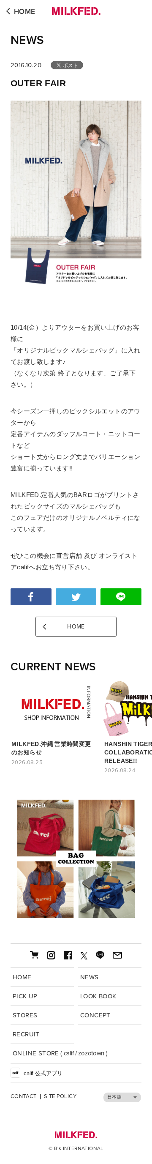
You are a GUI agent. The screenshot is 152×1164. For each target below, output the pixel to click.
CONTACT (24, 1096)
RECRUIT (26, 1034)
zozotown (91, 1053)
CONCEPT (95, 1015)
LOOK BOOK (98, 996)
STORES (25, 1015)
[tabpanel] (76, 859)
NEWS (27, 40)
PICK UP (25, 996)
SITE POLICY (60, 1096)
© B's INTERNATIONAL (76, 1148)
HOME (24, 11)
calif (23, 567)
